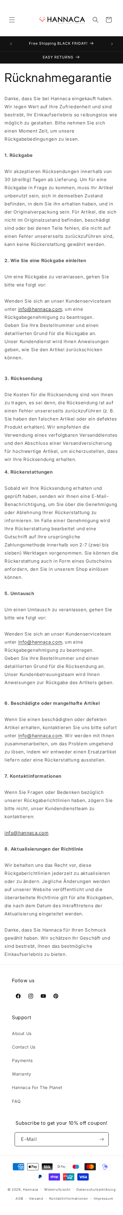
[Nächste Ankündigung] (112, 43)
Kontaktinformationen (68, 1198)
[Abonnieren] (101, 1139)
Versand (36, 1198)
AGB (19, 1198)
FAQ (16, 1101)
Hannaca (30, 1189)
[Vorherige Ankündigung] (11, 43)
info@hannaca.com (40, 309)
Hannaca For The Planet (37, 1087)
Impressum (103, 1198)
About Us (22, 1033)
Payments (22, 1060)
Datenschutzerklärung (96, 1189)
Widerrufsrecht (57, 1189)
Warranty (21, 1073)
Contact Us (24, 1046)
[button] (12, 19)
